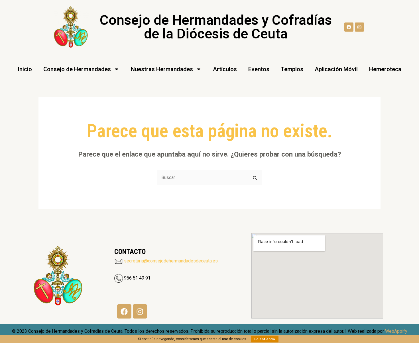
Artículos (225, 69)
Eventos (258, 69)
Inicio (25, 69)
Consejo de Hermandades (77, 69)
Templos (292, 69)
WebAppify (396, 331)
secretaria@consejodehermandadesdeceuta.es (171, 261)
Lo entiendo (264, 339)
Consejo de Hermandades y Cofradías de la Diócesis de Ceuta (216, 27)
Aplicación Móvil (336, 69)
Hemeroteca (385, 69)
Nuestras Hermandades (162, 69)
